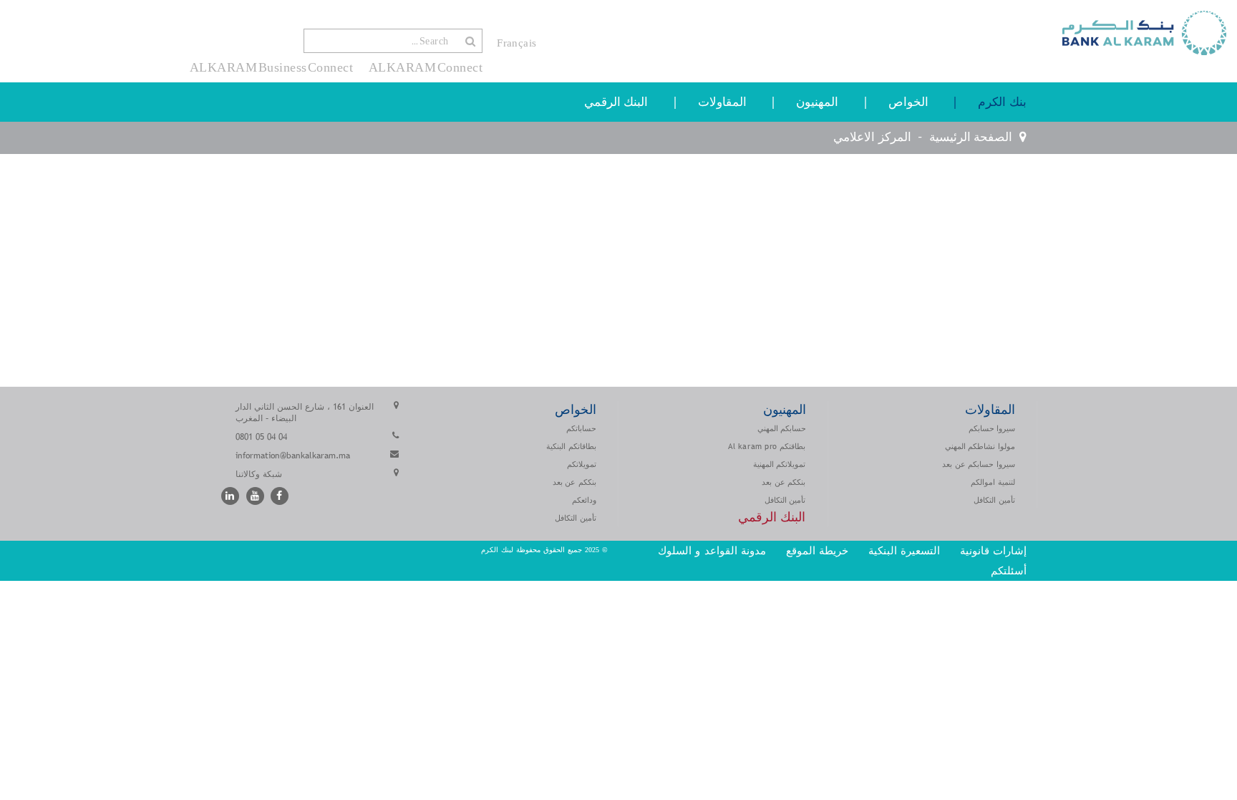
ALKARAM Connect (425, 67)
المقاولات (722, 102)
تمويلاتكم (581, 464)
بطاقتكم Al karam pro (766, 446)
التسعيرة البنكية (904, 550)
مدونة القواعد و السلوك (712, 550)
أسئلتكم (1007, 570)
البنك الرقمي (616, 102)
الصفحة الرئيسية (970, 137)
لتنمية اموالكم (993, 482)
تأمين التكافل (994, 500)
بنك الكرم (1002, 102)
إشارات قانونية (993, 550)
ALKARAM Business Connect (272, 67)
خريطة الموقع (817, 550)
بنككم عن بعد (783, 482)
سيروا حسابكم (992, 428)
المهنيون (817, 102)
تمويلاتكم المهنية (779, 464)
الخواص (908, 102)
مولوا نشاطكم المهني (980, 446)
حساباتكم (581, 428)
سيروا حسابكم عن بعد (978, 464)
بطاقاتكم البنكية (571, 446)
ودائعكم (584, 500)
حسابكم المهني (781, 428)
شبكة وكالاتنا (259, 474)
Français (517, 43)
